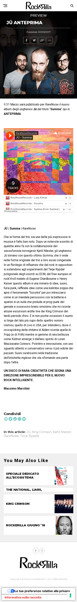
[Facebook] (6, 419)
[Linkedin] (15, 419)
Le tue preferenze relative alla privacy (42, 591)
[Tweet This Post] (34, 40)
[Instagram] (19, 419)
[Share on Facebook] (26, 40)
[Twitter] (10, 419)
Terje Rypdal (29, 435)
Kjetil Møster (62, 432)
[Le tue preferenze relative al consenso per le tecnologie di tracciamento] (70, 595)
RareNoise (11, 435)
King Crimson (41, 432)
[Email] (24, 419)
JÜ (28, 432)
